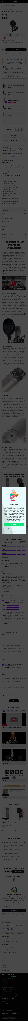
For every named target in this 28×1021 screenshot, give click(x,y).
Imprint (11, 531)
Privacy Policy (16, 531)
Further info (18, 528)
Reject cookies (10, 528)
